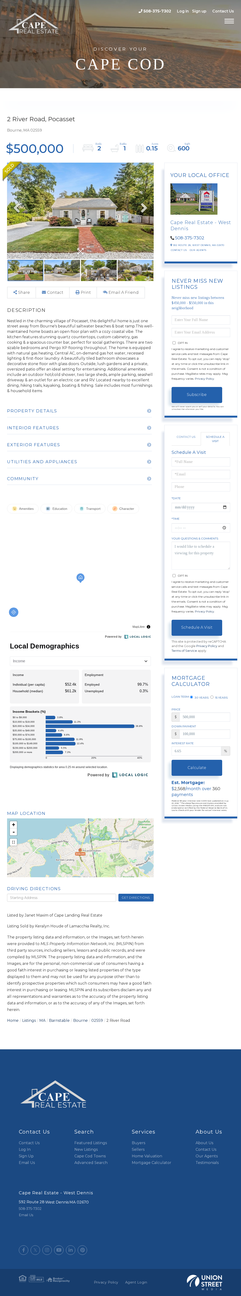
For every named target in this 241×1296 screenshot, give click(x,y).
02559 (97, 1020)
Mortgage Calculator (151, 1162)
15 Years (221, 697)
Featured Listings (90, 1143)
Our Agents (198, 250)
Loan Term (180, 696)
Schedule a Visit (215, 439)
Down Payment (184, 726)
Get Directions (136, 897)
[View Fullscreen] (13, 842)
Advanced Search (91, 1162)
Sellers (138, 1149)
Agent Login (136, 1282)
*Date (176, 498)
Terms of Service (184, 650)
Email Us (27, 1162)
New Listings (86, 1149)
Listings (29, 1020)
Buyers (138, 1143)
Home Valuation (147, 1156)
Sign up (199, 11)
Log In (25, 1149)
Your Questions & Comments (195, 538)
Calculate (197, 767)
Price (176, 709)
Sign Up (26, 1156)
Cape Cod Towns (90, 1156)
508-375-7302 (157, 11)
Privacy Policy (204, 378)
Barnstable (59, 1020)
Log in (183, 11)
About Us (204, 1143)
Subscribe (197, 394)
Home (13, 1020)
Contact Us (223, 11)
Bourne (80, 1020)
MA (42, 1020)
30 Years (201, 697)
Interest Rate (183, 743)
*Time (176, 518)
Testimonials (207, 1162)
